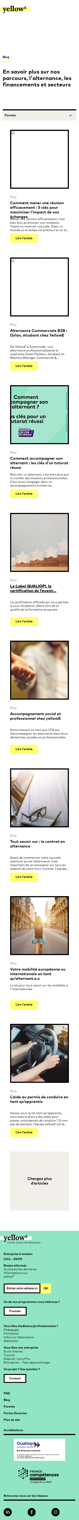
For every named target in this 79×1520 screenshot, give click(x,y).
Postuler (15, 1311)
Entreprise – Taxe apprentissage (27, 1362)
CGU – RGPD (13, 1259)
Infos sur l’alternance (19, 1337)
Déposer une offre (17, 1358)
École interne (13, 1351)
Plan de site (12, 1419)
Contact (15, 1378)
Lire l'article (24, 238)
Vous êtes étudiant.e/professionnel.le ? (31, 1326)
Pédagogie (11, 1330)
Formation (11, 1333)
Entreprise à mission (18, 1254)
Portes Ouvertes (15, 1413)
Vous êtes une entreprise (21, 1347)
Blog (13, 197)
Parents (9, 1406)
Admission (11, 1341)
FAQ (7, 1393)
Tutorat (9, 1355)
